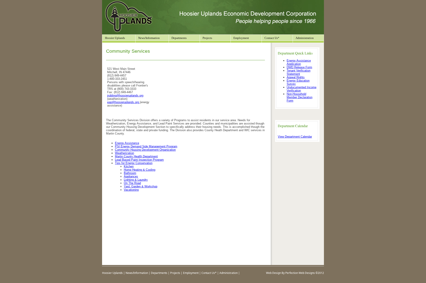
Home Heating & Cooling (139, 169)
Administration (305, 38)
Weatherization (124, 153)
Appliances (131, 176)
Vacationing (131, 189)
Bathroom (130, 173)
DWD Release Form (299, 67)
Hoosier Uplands (115, 38)
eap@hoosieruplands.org (123, 102)
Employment (241, 38)
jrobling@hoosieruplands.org (125, 95)
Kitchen (129, 166)
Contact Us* (271, 38)
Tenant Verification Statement (298, 72)
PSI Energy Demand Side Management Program (146, 146)
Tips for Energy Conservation (133, 163)
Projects (175, 273)
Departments (159, 273)
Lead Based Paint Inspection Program (139, 159)
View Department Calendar (295, 136)
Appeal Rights (296, 77)
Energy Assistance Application (299, 62)
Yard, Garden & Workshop (140, 186)
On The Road (132, 183)
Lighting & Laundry (136, 179)
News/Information (149, 38)
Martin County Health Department (136, 156)
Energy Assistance (127, 143)
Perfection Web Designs (300, 273)
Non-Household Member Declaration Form (299, 97)
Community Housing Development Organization (145, 149)
